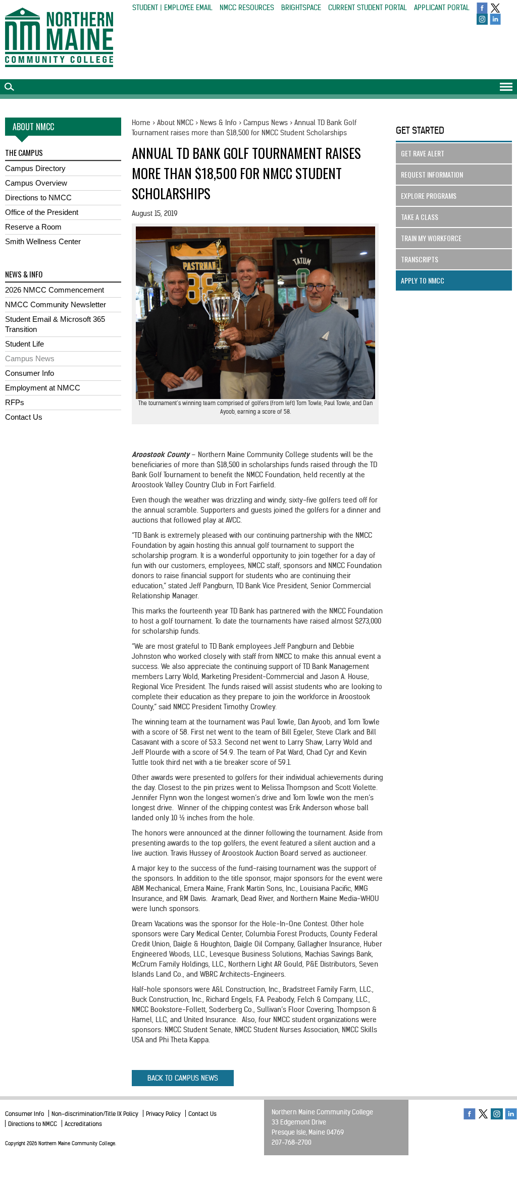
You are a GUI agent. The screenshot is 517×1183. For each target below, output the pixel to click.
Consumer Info (29, 373)
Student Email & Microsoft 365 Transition (55, 324)
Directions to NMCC (38, 197)
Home (141, 122)
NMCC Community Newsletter (55, 304)
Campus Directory (35, 168)
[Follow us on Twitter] (495, 7)
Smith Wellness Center (43, 241)
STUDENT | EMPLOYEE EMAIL (172, 7)
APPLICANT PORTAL (442, 7)
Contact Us (23, 417)
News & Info (218, 122)
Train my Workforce (431, 238)
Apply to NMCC (422, 280)
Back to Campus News (182, 1078)
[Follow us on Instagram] (482, 18)
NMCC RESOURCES (247, 7)
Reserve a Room (33, 226)
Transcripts (419, 259)
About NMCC (175, 122)
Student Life (24, 344)
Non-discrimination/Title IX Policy (94, 1113)
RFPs (14, 402)
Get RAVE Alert (422, 153)
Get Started (420, 130)
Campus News (30, 358)
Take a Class (419, 216)
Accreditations (83, 1124)
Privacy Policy (163, 1113)
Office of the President (41, 212)
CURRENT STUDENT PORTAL (367, 7)
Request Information (432, 174)
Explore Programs (428, 195)
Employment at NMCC (42, 387)
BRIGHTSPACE (301, 7)
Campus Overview (36, 183)
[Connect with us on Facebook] (482, 7)
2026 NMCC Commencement (54, 290)
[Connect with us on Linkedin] (495, 18)
